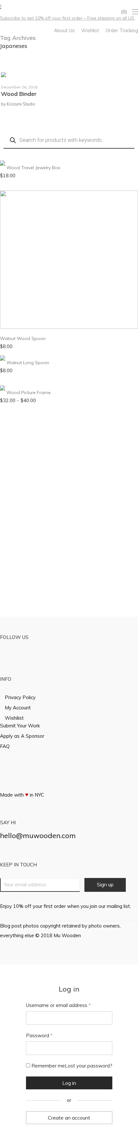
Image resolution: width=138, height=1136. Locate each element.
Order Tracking (122, 30)
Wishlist (90, 30)
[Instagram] (10, 6)
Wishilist (14, 718)
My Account (18, 708)
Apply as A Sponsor (22, 736)
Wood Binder (19, 93)
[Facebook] (2, 6)
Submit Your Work (20, 726)
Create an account (69, 1117)
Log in (69, 1083)
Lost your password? (88, 1066)
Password (39, 1035)
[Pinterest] (18, 6)
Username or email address (58, 1005)
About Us (64, 30)
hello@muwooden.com (38, 835)
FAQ (5, 746)
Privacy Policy (20, 697)
